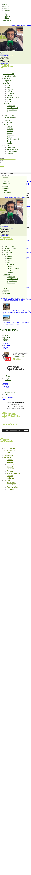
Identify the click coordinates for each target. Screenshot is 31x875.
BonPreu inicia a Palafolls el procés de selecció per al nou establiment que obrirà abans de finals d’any (17, 311)
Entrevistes (11, 106)
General (9, 85)
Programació (7, 81)
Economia (10, 93)
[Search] (0, 162)
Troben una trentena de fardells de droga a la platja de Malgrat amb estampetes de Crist (17, 299)
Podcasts (6, 78)
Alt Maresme (7, 337)
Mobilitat (10, 101)
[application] (15, 430)
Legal (6, 394)
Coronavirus (11, 112)
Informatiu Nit (4, 54)
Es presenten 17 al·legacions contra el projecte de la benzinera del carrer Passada (16, 323)
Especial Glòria (12, 110)
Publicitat (6, 8)
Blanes (5, 339)
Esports (9, 99)
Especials (6, 104)
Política (9, 91)
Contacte (6, 6)
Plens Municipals (12, 108)
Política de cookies (10, 393)
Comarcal (10, 89)
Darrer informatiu (9, 76)
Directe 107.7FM (8, 74)
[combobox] (8, 160)
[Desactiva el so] (22, 431)
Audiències (6, 10)
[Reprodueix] (4, 431)
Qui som (5, 4)
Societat (10, 87)
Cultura (9, 95)
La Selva (6, 340)
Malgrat (5, 335)
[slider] (26, 430)
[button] (2, 167)
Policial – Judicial (13, 97)
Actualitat (6, 83)
